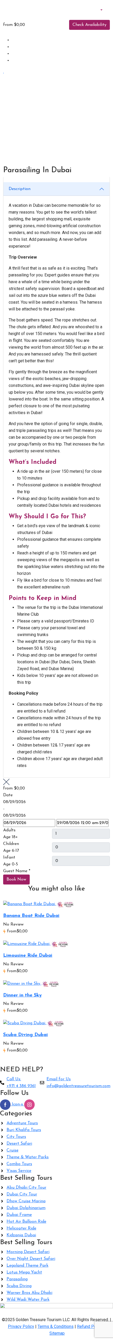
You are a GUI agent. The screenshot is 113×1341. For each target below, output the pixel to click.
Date (8, 795)
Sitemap (57, 1333)
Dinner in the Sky (22, 995)
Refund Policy (90, 1326)
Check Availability (89, 25)
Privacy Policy (21, 1326)
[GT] (65, 904)
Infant (9, 857)
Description (19, 189)
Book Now (16, 879)
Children (11, 844)
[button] (98, 10)
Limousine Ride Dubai (27, 955)
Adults (9, 830)
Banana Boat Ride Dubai (31, 916)
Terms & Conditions (56, 1326)
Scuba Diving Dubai (25, 1035)
